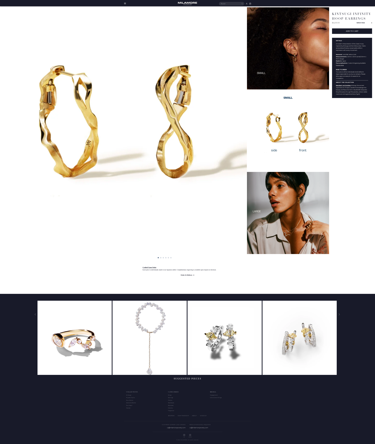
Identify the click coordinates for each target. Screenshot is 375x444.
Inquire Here (340, 65)
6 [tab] (170, 257)
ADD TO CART (352, 31)
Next (339, 314)
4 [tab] (165, 257)
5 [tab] (168, 257)
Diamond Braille (131, 402)
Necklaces (171, 402)
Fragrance (171, 410)
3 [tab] (163, 257)
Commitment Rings (216, 397)
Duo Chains (129, 400)
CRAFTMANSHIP (183, 415)
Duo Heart (129, 405)
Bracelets (171, 405)
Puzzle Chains (130, 397)
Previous (36, 314)
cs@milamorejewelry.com (176, 428)
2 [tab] (160, 257)
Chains (170, 400)
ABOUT (194, 415)
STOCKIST (203, 415)
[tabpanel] (123, 130)
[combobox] (231, 3)
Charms (170, 408)
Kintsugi (128, 395)
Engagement (214, 395)
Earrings (170, 397)
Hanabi (128, 408)
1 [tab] (158, 257)
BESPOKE (171, 415)
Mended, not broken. (343, 85)
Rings (169, 395)
